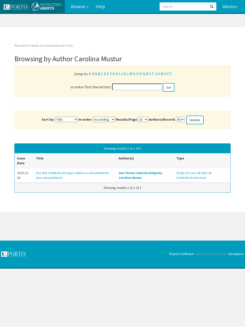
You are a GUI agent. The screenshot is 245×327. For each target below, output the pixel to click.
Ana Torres (126, 173)
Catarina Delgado (148, 173)
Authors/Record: (162, 119)
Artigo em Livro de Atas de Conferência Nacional (194, 175)
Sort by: (48, 119)
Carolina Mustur (130, 177)
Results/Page (126, 119)
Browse (78, 6)
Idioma (228, 6)
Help (100, 6)
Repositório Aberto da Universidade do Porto (43, 46)
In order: (85, 119)
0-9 (91, 73)
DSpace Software (181, 254)
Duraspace (236, 254)
